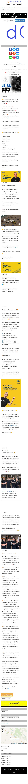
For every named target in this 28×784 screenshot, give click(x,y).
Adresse (4, 20)
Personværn (17, 769)
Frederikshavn (13, 8)
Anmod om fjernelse (6, 698)
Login (13, 772)
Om (5, 769)
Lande (19, 4)
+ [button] (2, 729)
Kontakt (10, 769)
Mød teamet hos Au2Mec (7, 491)
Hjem (9, 4)
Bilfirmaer (20, 8)
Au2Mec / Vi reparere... (15, 739)
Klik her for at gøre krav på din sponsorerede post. (13, 705)
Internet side (11, 20)
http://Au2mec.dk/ (4, 723)
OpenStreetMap (20, 743)
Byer (14, 4)
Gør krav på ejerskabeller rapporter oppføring (7, 695)
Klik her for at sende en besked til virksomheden (10, 717)
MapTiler (15, 743)
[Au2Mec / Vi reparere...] (14, 736)
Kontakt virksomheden (20, 20)
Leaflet (12, 743)
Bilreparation (4, 711)
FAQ (23, 769)
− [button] (2, 731)
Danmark (7, 8)
